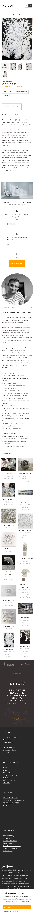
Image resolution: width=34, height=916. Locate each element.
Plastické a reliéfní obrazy (12, 846)
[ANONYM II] (25, 636)
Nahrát (18, 263)
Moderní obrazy (8, 836)
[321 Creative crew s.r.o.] (7, 867)
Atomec (25, 618)
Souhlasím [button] (7, 907)
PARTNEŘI (6, 778)
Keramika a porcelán (10, 848)
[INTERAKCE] (8, 516)
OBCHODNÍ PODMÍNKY (11, 800)
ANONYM (8, 649)
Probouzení (25, 474)
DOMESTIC (8, 626)
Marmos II (8, 600)
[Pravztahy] (25, 521)
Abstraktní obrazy (9, 838)
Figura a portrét (8, 843)
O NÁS (5, 770)
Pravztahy (25, 530)
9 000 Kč (25, 656)
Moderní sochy (8, 851)
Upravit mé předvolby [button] (11, 911)
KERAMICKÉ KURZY (10, 775)
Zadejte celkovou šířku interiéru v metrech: (17, 238)
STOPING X (25, 502)
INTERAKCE (8, 525)
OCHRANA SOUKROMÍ (11, 803)
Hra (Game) (9, 499)
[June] (19, 15)
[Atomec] (25, 608)
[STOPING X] (15, 15)
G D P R (5, 805)
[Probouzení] (25, 464)
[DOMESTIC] (8, 616)
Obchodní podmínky (14, 889)
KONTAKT (6, 783)
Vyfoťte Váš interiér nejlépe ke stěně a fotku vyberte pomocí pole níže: (17, 217)
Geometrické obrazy (10, 841)
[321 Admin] (7, 5)
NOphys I (9, 548)
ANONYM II (25, 646)
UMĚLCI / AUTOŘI (9, 780)
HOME (5, 768)
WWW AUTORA (6, 453)
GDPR (4, 889)
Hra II (9, 474)
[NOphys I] (8, 539)
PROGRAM (7, 773)
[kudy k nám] (17, 724)
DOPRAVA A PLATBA (10, 798)
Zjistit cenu (12, 106)
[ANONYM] (17, 39)
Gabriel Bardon (7, 81)
